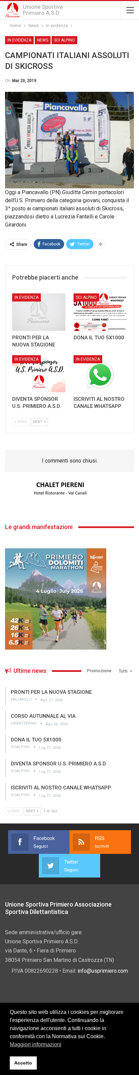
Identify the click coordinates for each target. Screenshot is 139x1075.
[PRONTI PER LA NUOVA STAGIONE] (38, 312)
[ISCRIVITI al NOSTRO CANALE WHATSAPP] (100, 374)
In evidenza (19, 40)
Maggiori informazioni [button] (35, 1044)
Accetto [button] (23, 1063)
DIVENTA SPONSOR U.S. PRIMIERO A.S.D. (59, 764)
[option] (69, 488)
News (42, 40)
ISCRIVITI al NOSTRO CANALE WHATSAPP (61, 788)
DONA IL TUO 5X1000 (36, 740)
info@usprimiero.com (103, 971)
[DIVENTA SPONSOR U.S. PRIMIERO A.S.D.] (38, 374)
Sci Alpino (64, 40)
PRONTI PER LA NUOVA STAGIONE (51, 692)
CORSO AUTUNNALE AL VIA (43, 716)
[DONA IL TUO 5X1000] (100, 312)
